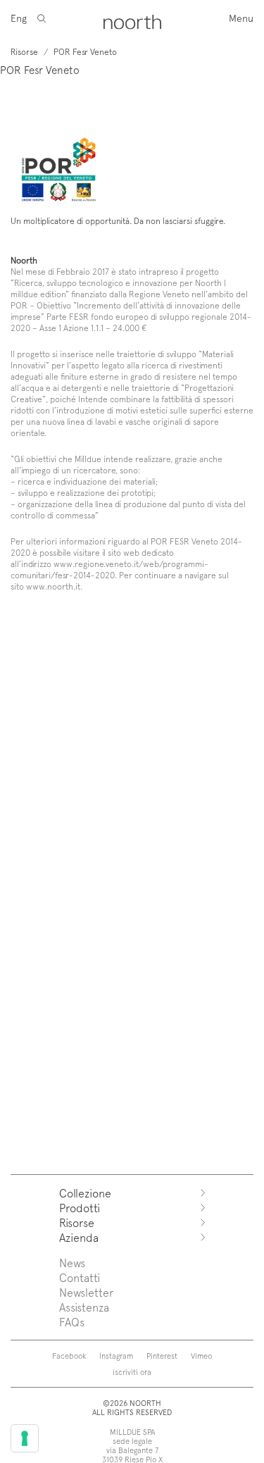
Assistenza (84, 1307)
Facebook (69, 1355)
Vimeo (201, 1355)
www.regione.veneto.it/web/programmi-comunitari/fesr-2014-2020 (109, 569)
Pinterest (161, 1355)
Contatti (79, 1277)
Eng (19, 18)
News (72, 1262)
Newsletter (86, 1292)
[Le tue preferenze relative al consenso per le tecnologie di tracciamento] (24, 1438)
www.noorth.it (53, 586)
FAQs (71, 1321)
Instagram (116, 1355)
